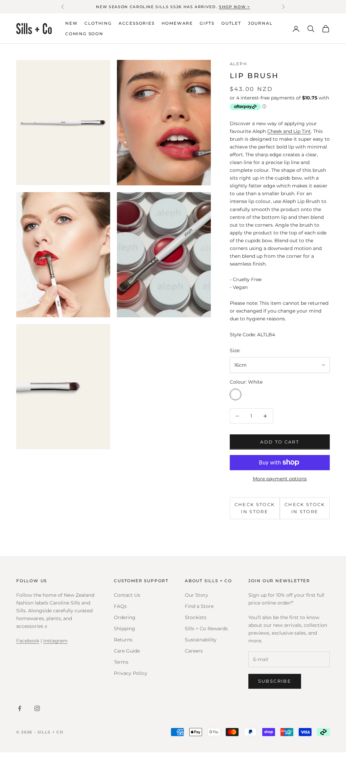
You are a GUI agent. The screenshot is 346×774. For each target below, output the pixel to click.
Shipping (124, 628)
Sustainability (201, 640)
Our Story (196, 595)
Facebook (27, 641)
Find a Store (199, 606)
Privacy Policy (130, 673)
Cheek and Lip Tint (289, 131)
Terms (121, 662)
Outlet (231, 23)
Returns (123, 640)
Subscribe (274, 681)
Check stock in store (254, 508)
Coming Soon (84, 33)
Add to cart (279, 442)
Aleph (238, 63)
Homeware (177, 23)
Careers (194, 651)
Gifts (207, 23)
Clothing (98, 23)
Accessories (137, 23)
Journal (260, 23)
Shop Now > (234, 6)
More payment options (280, 479)
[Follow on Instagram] (37, 708)
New (71, 23)
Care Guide (127, 651)
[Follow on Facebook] (19, 708)
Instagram (55, 641)
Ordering (124, 617)
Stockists (195, 617)
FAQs (120, 606)
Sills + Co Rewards (206, 628)
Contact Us (127, 595)
